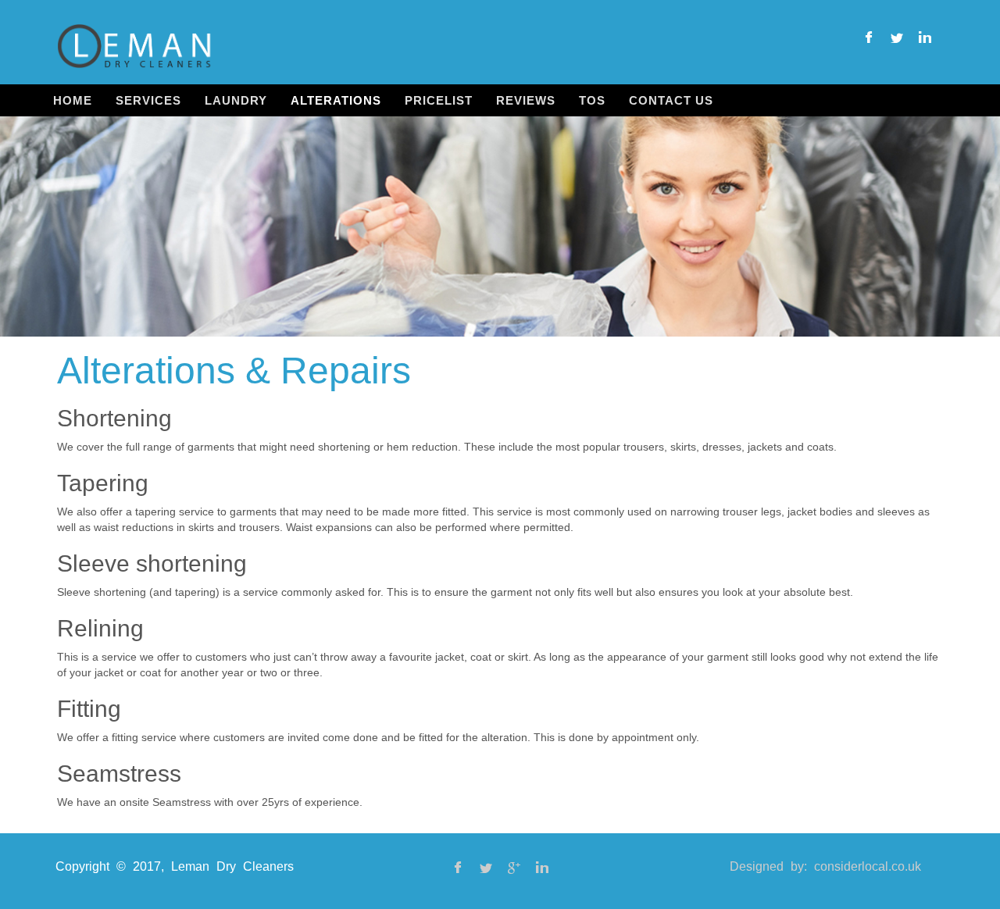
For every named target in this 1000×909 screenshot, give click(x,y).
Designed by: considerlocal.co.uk (825, 866)
